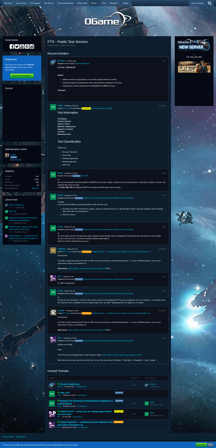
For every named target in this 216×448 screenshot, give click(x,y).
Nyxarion (35, 188)
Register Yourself (21, 76)
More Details (201, 445)
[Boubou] (53, 79)
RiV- (10, 241)
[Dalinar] (53, 320)
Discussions (118, 422)
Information (119, 411)
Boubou (11, 207)
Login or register (197, 3)
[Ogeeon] (53, 258)
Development (82, 395)
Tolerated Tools (81, 387)
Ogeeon (62, 249)
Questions (119, 392)
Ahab (11, 214)
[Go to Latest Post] (147, 385)
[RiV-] (53, 279)
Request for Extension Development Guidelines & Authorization (108, 198)
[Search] (210, 3)
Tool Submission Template (101, 108)
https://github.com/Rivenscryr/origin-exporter (85, 268)
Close (210, 445)
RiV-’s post (66, 108)
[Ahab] (53, 135)
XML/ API (12, 211)
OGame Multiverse (16, 205)
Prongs (13, 155)
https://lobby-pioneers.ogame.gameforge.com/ (120, 355)
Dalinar (61, 310)
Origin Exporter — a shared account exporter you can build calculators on (121, 252)
